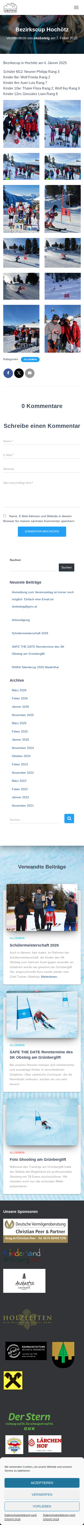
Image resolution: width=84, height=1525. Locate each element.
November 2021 (23, 805)
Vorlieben (42, 1506)
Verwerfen (42, 1494)
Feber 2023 (20, 764)
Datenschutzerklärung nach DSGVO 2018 (21, 1517)
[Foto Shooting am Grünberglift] (42, 1121)
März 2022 (19, 780)
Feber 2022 (20, 789)
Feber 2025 (20, 731)
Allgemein (30, 359)
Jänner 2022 (20, 797)
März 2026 (19, 690)
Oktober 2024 (21, 756)
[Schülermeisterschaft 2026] (42, 907)
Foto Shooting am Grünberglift (38, 1159)
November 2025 (23, 715)
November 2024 (23, 748)
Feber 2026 (20, 698)
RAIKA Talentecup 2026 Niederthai (35, 667)
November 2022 (23, 772)
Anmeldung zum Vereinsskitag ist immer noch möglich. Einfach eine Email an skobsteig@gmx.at (43, 599)
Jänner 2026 (20, 706)
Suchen (15, 560)
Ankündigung (21, 620)
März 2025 (19, 723)
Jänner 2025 (20, 739)
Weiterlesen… (50, 976)
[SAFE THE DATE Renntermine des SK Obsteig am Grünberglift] (42, 1014)
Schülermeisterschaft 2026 (30, 633)
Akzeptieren (42, 1483)
